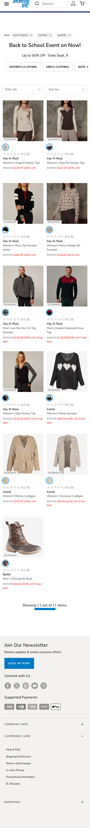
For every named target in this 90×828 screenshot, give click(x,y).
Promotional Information (20, 777)
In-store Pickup (15, 770)
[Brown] (5, 563)
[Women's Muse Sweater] (67, 371)
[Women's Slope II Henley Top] (23, 120)
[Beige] (5, 480)
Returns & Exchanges (18, 763)
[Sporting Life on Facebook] (7, 685)
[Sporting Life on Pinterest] (25, 685)
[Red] (49, 312)
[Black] (5, 229)
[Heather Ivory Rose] (5, 147)
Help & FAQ (13, 749)
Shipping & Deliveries (18, 756)
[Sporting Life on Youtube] (34, 685)
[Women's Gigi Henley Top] (23, 371)
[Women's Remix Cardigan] (23, 454)
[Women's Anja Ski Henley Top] (67, 120)
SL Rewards (13, 783)
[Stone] (49, 229)
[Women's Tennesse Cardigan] (67, 454)
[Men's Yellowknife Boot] (23, 536)
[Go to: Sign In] (73, 3)
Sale (7, 35)
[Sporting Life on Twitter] (16, 685)
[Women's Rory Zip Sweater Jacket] (23, 203)
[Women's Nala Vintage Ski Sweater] (67, 203)
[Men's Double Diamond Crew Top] (67, 286)
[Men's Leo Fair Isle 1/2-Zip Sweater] (23, 286)
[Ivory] (49, 147)
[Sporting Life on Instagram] (43, 685)
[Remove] (30, 35)
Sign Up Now (19, 663)
